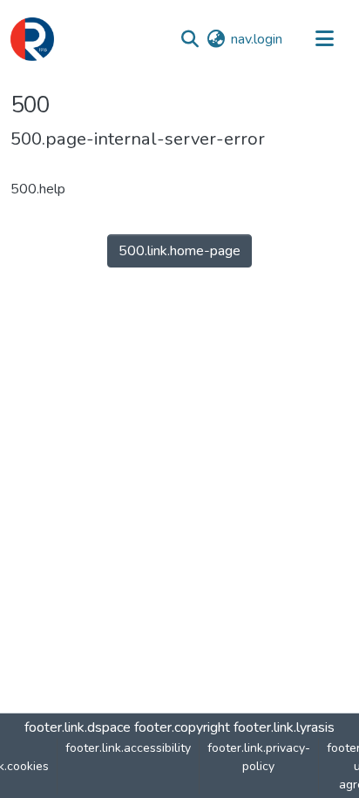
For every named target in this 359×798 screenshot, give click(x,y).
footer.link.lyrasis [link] (284, 727)
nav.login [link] (256, 39)
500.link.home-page (179, 250)
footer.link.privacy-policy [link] (258, 757)
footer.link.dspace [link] (77, 727)
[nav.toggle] (324, 39)
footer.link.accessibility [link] (128, 748)
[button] (32, 39)
